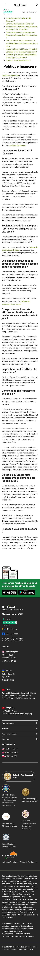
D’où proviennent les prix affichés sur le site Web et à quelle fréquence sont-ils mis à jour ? (22, 43)
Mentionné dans (9, 614)
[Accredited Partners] (25, 814)
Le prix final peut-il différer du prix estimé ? (22, 49)
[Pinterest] (21, 639)
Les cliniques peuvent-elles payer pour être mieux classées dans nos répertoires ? (21, 35)
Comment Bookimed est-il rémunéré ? (20, 24)
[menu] (4, 5)
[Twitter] (17, 639)
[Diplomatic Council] (6, 837)
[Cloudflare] (19, 855)
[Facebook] (4, 639)
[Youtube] (12, 639)
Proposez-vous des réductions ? (18, 60)
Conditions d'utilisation (10, 75)
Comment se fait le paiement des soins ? (21, 52)
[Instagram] (8, 639)
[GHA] (6, 788)
